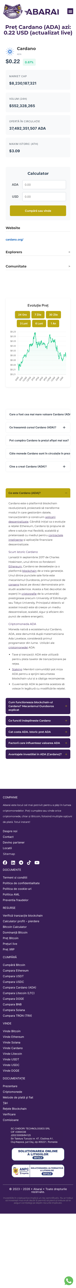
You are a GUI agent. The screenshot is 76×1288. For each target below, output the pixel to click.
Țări (5, 1103)
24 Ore (22, 314)
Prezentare (10, 1086)
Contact (8, 837)
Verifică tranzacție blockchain (23, 915)
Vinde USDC (11, 1065)
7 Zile (38, 314)
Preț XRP (8, 949)
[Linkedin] (13, 862)
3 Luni (24, 323)
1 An (53, 323)
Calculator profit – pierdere (21, 921)
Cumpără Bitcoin (14, 965)
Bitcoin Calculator (15, 927)
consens (13, 584)
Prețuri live (10, 943)
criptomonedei (18, 647)
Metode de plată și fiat (18, 1097)
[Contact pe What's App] (68, 1280)
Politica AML (11, 894)
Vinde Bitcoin (12, 1031)
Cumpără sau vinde (38, 210)
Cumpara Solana (14, 1010)
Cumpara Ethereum (16, 970)
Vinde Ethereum (13, 1037)
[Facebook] (5, 862)
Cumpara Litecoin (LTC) (19, 993)
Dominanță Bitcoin (15, 932)
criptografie (29, 593)
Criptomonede (12, 1091)
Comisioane (11, 1120)
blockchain (29, 570)
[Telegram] (21, 862)
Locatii (7, 848)
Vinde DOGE (11, 1070)
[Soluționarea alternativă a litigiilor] (38, 1170)
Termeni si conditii (15, 877)
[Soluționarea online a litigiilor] (38, 1154)
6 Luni (39, 323)
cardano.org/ (14, 239)
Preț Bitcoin (10, 938)
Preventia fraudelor (15, 900)
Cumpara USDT (13, 976)
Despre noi (10, 831)
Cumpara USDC (13, 982)
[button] (70, 11)
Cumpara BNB (12, 1004)
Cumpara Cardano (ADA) (19, 987)
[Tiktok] (29, 862)
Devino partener (14, 842)
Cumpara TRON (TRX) (17, 1015)
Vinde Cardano (13, 1048)
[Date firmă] (36, 1135)
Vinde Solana (11, 1042)
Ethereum (15, 566)
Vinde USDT (11, 1059)
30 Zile (53, 314)
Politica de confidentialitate (21, 883)
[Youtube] (37, 862)
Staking (17, 669)
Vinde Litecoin (12, 1053)
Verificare (9, 1114)
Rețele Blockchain (15, 1108)
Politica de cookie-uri (17, 888)
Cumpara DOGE (13, 998)
